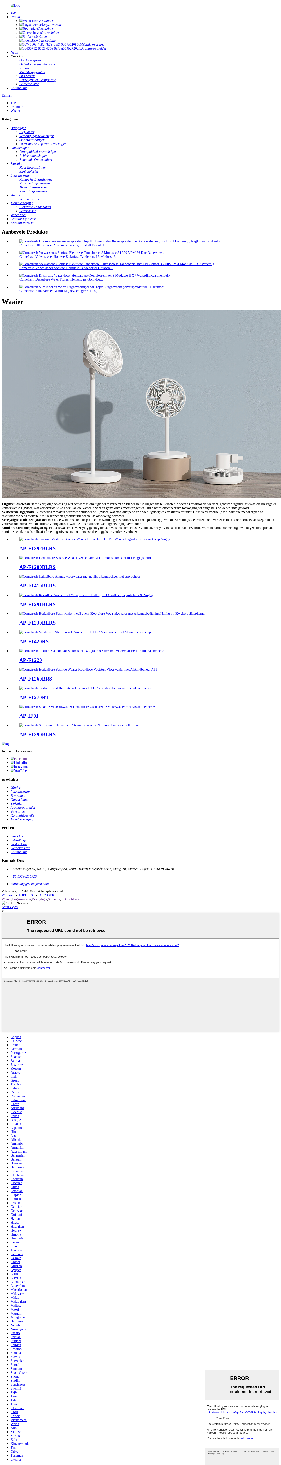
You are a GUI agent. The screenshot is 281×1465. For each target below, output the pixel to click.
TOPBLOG (26, 895)
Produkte (17, 107)
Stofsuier (54, 899)
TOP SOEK (46, 895)
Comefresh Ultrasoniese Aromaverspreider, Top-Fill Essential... (63, 245)
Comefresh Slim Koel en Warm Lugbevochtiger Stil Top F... (61, 291)
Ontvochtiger (70, 899)
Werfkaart (8, 895)
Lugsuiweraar (21, 899)
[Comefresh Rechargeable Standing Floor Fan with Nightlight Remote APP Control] (79, 576)
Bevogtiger (39, 899)
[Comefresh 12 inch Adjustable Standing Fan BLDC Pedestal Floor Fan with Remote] (86, 688)
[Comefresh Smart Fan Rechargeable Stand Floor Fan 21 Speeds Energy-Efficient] (79, 725)
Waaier (15, 111)
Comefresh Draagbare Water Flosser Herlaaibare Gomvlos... (61, 279)
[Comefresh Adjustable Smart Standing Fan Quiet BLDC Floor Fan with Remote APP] (85, 632)
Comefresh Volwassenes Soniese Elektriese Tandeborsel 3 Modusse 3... (68, 256)
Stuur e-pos (10, 907)
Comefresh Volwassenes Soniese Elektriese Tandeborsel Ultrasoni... (66, 268)
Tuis (13, 103)
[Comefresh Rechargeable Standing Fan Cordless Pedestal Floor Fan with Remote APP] (88, 669)
